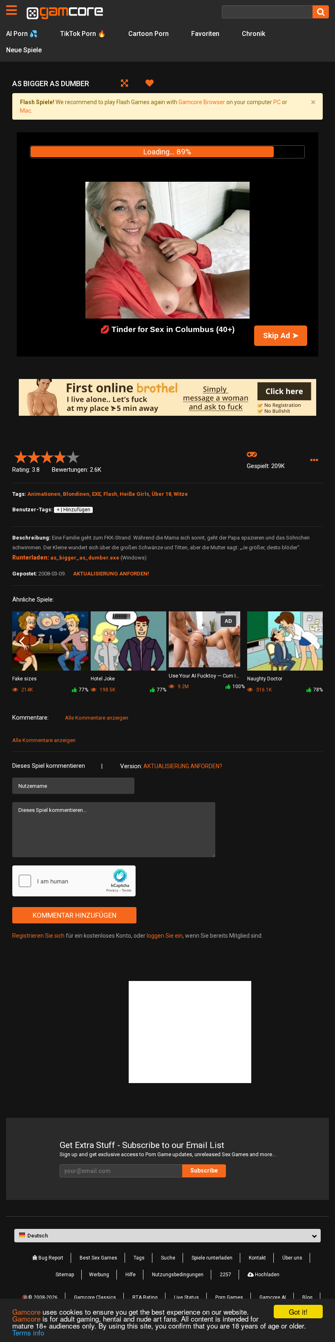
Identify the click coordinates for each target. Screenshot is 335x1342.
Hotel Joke (103, 679)
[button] (314, 460)
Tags (139, 1258)
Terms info (28, 1332)
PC (277, 102)
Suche (168, 1258)
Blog (307, 1297)
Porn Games (229, 1297)
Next (313, 641)
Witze (181, 494)
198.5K (106, 690)
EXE (96, 494)
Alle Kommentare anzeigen (96, 718)
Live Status (186, 1297)
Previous (21, 641)
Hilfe (130, 1274)
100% (238, 686)
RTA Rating (145, 1297)
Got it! (298, 1311)
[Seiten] (11, 10)
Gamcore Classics (95, 1297)
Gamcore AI (272, 1297)
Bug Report (50, 1258)
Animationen (43, 494)
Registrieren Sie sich (38, 935)
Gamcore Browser (202, 102)
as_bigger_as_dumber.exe (84, 558)
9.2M (182, 686)
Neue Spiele (24, 50)
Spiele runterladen (212, 1258)
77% (83, 690)
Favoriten (205, 34)
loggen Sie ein (165, 935)
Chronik (253, 34)
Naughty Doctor (264, 679)
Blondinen (76, 494)
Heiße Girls (134, 494)
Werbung (99, 1274)
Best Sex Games (98, 1258)
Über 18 (161, 494)
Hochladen (266, 1274)
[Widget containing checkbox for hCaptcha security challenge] (74, 880)
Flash (110, 494)
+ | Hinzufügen (73, 510)
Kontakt (257, 1258)
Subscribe (204, 1170)
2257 (225, 1274)
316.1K (263, 690)
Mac (25, 110)
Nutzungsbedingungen (177, 1274)
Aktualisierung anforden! (111, 574)
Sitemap (65, 1274)
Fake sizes (24, 679)
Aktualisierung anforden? (182, 766)
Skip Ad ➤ (281, 335)
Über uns (292, 1258)
